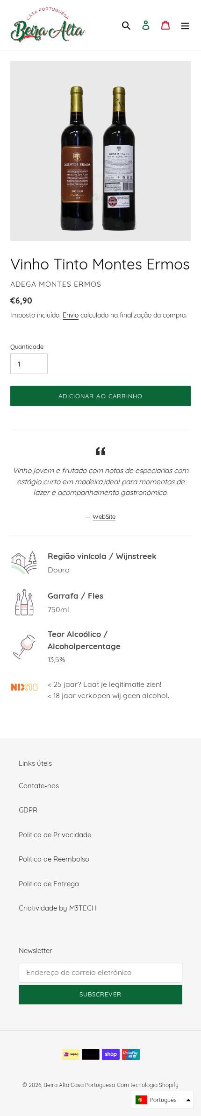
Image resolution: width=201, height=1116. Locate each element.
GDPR (28, 809)
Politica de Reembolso (54, 859)
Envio (71, 315)
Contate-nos (39, 785)
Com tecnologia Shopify (148, 1084)
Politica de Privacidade (55, 834)
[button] (162, 1100)
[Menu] (185, 25)
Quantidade (26, 346)
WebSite (104, 516)
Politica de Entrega (49, 883)
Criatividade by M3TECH (58, 908)
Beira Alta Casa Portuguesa (79, 1084)
